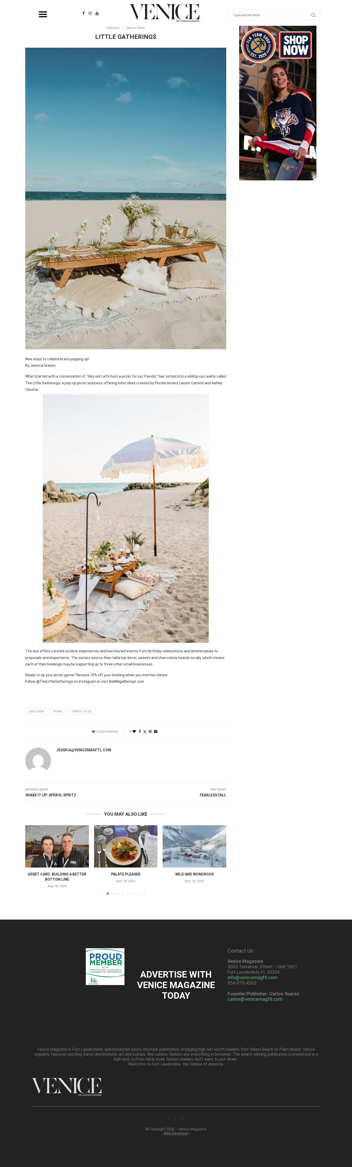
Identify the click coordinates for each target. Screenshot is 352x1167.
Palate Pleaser (125, 874)
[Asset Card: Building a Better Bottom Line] (57, 846)
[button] (32, 859)
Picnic (58, 711)
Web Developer (176, 1133)
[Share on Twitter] (145, 731)
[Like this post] (134, 731)
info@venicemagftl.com (253, 977)
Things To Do (81, 711)
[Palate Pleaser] (126, 846)
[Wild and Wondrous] (194, 846)
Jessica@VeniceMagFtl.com (83, 750)
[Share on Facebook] (140, 731)
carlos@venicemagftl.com (255, 999)
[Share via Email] (155, 731)
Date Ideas (37, 711)
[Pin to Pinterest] (150, 731)
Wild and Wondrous (194, 874)
